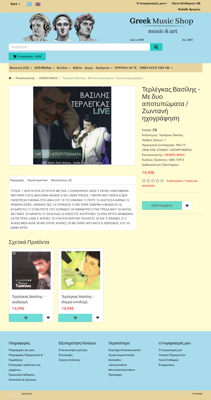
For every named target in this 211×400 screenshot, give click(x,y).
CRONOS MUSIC (48, 78)
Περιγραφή (17, 180)
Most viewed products (122, 369)
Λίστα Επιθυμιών (169, 360)
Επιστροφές (66, 355)
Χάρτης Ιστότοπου (69, 360)
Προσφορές (115, 374)
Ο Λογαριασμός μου (151, 3)
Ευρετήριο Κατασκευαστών (125, 350)
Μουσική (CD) (20, 67)
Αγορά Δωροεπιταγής (121, 355)
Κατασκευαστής (25, 78)
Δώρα (89, 67)
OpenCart (26, 393)
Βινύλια (62, 67)
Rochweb (197, 393)
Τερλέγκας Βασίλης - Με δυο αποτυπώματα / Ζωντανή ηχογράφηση (103, 78)
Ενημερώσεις (166, 364)
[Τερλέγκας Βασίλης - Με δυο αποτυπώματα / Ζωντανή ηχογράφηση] (72, 125)
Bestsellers (115, 360)
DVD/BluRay (43, 67)
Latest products (118, 364)
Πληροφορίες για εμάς (21, 350)
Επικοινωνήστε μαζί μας (73, 350)
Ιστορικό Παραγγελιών (172, 355)
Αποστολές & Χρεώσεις (22, 379)
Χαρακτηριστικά (37, 180)
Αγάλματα (103, 67)
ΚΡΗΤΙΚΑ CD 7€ (126, 67)
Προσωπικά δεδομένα (22, 374)
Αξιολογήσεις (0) (61, 180)
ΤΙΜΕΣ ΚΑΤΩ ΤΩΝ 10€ (154, 67)
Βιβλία (77, 67)
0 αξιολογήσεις (175, 181)
